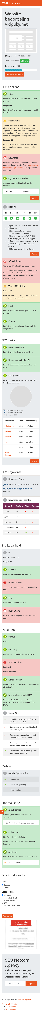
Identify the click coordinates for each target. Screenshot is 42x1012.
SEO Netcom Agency (12, 3)
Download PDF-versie (14, 74)
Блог (6, 442)
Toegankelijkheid (10, 898)
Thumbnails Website (9, 1004)
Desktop (7, 885)
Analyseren (7, 916)
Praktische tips (9, 900)
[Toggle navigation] (37, 3)
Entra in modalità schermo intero (21, 923)
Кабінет (8, 447)
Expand (34, 198)
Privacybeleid (11, 1006)
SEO (5, 903)
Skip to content (10, 426)
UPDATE (24, 61)
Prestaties (8, 895)
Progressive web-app (12, 905)
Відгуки (8, 436)
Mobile (6, 887)
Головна (8, 431)
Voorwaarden (11, 1009)
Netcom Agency (24, 999)
